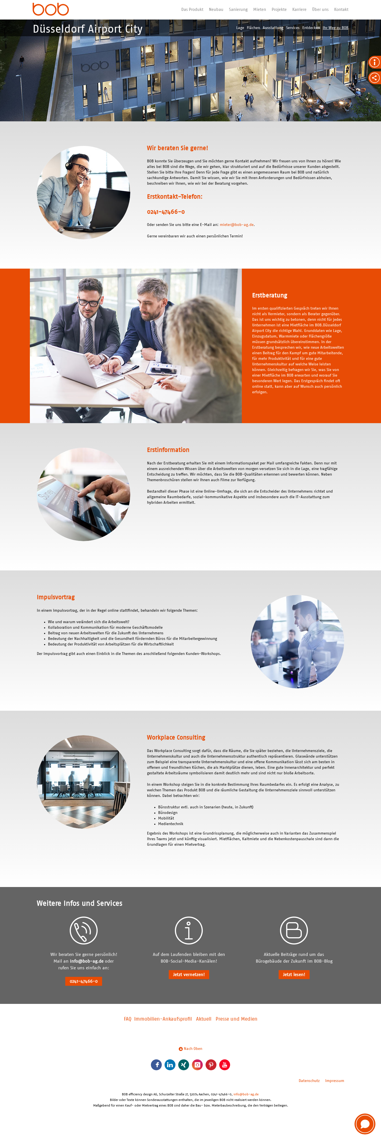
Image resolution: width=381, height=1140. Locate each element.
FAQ (127, 1019)
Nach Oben (192, 1049)
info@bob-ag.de (86, 961)
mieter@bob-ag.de (237, 225)
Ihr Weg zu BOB (335, 28)
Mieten (259, 10)
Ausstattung (273, 28)
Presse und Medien (236, 1019)
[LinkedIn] (170, 1064)
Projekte (279, 10)
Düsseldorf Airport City (88, 29)
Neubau (216, 10)
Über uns (320, 10)
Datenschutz (309, 1081)
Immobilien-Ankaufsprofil (163, 1019)
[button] (365, 1124)
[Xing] (183, 1064)
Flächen (253, 28)
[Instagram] (197, 1064)
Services (293, 28)
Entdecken (311, 28)
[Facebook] (156, 1064)
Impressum (334, 1081)
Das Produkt (192, 10)
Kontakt (341, 10)
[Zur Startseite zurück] (51, 10)
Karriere (299, 10)
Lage (240, 28)
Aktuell (203, 1019)
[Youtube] (224, 1064)
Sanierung (238, 10)
